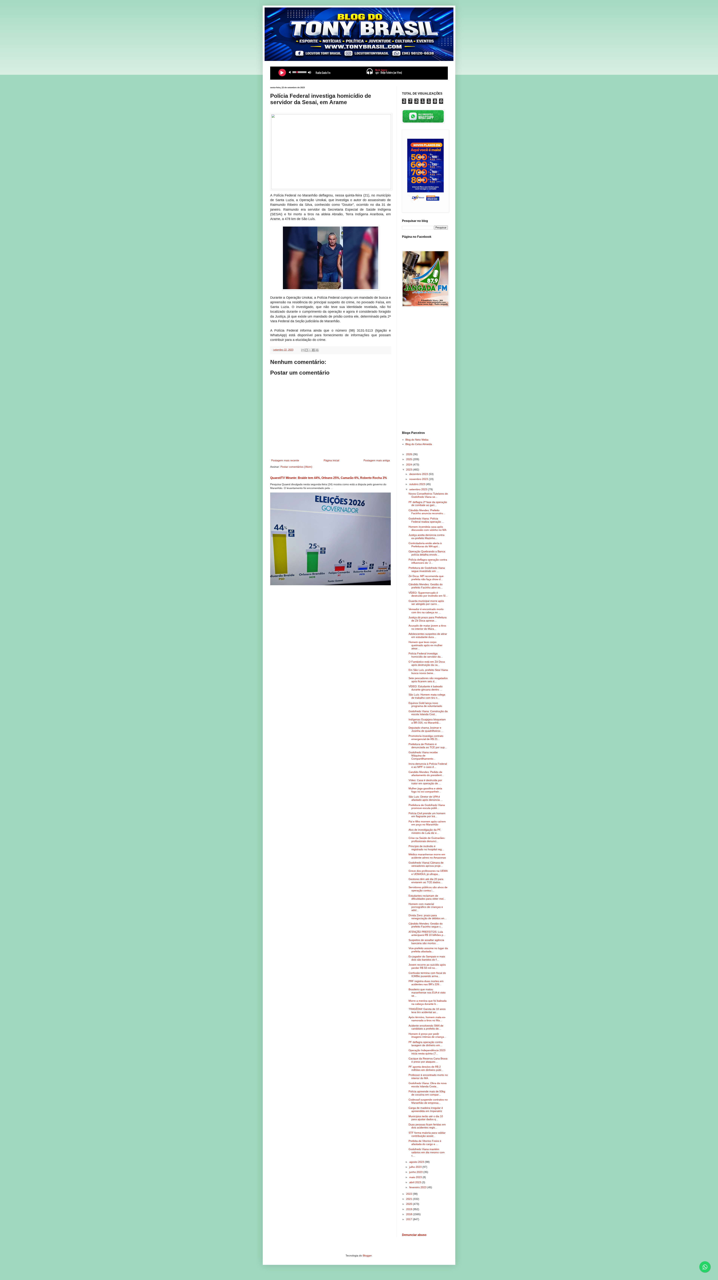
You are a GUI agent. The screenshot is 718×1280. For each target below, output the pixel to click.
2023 (409, 469)
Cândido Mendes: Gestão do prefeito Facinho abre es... (426, 586)
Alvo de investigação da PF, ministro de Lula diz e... (425, 831)
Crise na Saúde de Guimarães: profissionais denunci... (427, 839)
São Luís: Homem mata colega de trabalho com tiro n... (427, 696)
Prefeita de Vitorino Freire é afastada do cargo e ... (425, 1142)
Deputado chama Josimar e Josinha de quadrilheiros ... (426, 729)
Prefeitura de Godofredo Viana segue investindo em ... (427, 569)
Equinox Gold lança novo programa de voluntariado (425, 704)
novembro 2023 (419, 479)
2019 (409, 1209)
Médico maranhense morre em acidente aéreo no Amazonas (427, 856)
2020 (409, 1203)
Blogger (367, 1255)
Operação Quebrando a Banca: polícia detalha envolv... (427, 553)
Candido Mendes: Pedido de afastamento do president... (426, 773)
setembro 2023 (418, 489)
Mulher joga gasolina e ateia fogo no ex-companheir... (425, 790)
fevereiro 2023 (418, 1187)
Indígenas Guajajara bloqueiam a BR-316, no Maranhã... (427, 721)
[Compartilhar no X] (310, 350)
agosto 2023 (417, 1161)
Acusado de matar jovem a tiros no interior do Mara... (427, 627)
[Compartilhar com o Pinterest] (317, 350)
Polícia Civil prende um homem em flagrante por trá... (427, 815)
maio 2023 (416, 1177)
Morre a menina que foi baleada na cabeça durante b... (428, 1002)
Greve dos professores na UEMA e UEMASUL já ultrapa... (428, 872)
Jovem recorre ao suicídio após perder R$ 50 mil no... (427, 966)
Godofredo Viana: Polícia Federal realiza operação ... (426, 520)
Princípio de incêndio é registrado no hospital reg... (426, 848)
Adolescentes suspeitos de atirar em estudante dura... (428, 635)
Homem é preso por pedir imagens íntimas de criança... (427, 1035)
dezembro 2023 (419, 474)
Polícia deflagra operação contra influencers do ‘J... (428, 561)
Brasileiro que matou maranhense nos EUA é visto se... (427, 992)
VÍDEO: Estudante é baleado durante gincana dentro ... (426, 688)
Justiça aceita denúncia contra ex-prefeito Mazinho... (426, 536)
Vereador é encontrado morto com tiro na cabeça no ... (426, 611)
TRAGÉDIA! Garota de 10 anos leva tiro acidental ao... (427, 1010)
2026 (409, 454)
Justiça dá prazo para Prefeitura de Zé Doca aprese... (428, 619)
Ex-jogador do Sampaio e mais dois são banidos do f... (427, 958)
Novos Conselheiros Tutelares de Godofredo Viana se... (428, 495)
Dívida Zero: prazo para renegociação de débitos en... (428, 917)
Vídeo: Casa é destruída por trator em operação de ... (425, 782)
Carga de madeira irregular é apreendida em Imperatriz (426, 1109)
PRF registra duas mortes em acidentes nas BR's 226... (426, 983)
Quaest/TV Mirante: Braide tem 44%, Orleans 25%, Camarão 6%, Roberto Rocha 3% (328, 477)
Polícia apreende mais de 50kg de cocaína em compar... (427, 1093)
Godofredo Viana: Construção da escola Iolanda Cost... (428, 713)
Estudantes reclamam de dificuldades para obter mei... (427, 897)
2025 (409, 459)
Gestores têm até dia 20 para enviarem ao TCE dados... (426, 881)
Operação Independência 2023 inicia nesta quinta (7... (427, 1052)
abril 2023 (415, 1182)
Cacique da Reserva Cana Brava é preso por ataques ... (428, 1060)
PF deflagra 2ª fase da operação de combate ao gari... (428, 504)
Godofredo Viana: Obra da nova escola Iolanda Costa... (428, 1085)
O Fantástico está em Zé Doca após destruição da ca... (427, 663)
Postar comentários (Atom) (296, 466)
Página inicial (331, 460)
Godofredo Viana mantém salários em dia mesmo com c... (427, 1152)
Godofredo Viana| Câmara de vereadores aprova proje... (426, 864)
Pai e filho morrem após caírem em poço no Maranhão (427, 823)
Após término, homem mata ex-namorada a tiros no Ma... (427, 1019)
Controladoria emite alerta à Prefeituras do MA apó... (425, 545)
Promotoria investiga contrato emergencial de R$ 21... (426, 737)
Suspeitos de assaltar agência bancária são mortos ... (426, 942)
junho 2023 (416, 1171)
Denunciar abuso (414, 1234)
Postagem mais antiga (376, 460)
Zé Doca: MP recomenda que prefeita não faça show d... (426, 578)
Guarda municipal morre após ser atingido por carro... (426, 602)
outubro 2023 (417, 484)
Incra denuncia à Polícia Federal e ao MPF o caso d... (428, 765)
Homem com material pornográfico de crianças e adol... (426, 907)
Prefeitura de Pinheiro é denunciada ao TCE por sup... (428, 746)
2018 (409, 1214)
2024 (409, 464)
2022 (409, 1193)
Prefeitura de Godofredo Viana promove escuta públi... (427, 807)
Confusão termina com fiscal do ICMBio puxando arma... (427, 974)
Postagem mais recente (285, 460)
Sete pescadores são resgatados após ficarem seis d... (428, 680)
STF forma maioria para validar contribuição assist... (427, 1134)
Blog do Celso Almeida (418, 444)
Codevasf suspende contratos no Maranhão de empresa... (428, 1101)
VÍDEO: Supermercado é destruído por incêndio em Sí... (428, 594)
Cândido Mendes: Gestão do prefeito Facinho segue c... (426, 925)
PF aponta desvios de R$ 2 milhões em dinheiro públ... (426, 1068)
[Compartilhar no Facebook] (313, 350)
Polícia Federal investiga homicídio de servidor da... (426, 655)
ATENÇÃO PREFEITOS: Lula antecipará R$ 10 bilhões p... (427, 933)
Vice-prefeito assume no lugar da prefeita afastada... (428, 950)
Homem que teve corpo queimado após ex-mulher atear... (425, 645)
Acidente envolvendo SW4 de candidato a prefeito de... (426, 1027)
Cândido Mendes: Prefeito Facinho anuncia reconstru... (427, 512)
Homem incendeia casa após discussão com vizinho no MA (427, 528)
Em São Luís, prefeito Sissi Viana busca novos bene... (428, 671)
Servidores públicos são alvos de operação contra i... (428, 889)
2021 (409, 1198)
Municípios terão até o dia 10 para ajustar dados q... (426, 1118)
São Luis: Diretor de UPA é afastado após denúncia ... (426, 798)
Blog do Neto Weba (416, 439)
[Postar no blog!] (306, 350)
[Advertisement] (425, 369)
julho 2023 (415, 1166)
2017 (409, 1219)
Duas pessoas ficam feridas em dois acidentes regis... (427, 1126)
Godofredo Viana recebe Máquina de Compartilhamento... (423, 755)
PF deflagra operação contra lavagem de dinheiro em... (426, 1044)
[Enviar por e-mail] (303, 350)
